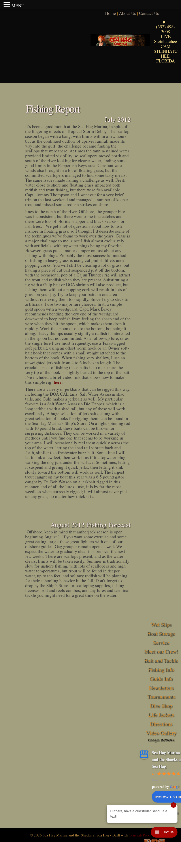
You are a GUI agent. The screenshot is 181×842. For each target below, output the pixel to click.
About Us (127, 13)
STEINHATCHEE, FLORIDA (165, 56)
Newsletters (161, 687)
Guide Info (161, 678)
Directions (161, 723)
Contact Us (149, 13)
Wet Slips (161, 624)
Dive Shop (161, 705)
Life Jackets (161, 714)
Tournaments (161, 696)
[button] (7, 5)
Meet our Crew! (161, 651)
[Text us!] (164, 833)
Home (110, 13)
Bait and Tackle (161, 660)
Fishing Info (161, 669)
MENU (17, 6)
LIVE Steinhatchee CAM (165, 41)
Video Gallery (161, 732)
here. (58, 382)
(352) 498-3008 (165, 29)
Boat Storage (161, 633)
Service (161, 642)
